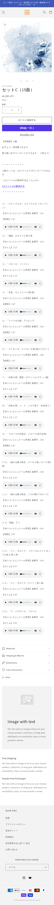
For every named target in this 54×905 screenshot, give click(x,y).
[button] (3, 12)
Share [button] (7, 677)
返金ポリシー (12, 830)
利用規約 (10, 837)
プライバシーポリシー (16, 824)
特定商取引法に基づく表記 (18, 843)
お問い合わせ (12, 849)
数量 (4, 104)
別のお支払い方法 (27, 135)
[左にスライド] (21, 81)
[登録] (45, 867)
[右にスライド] (33, 81)
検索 (8, 818)
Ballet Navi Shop (23, 900)
